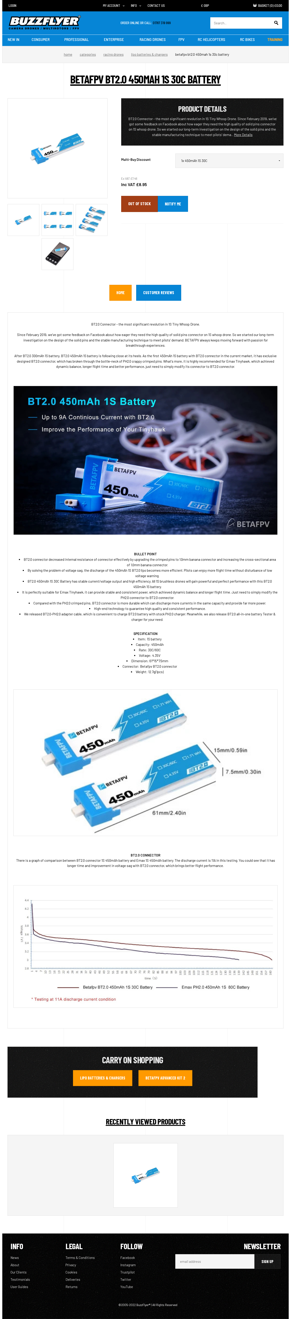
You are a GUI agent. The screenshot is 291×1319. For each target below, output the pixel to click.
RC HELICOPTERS (211, 39)
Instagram (128, 1265)
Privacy (70, 1265)
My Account (111, 5)
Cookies (71, 1272)
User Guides (19, 1287)
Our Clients (18, 1272)
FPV (181, 39)
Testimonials (20, 1279)
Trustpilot (127, 1272)
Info (134, 5)
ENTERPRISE (114, 39)
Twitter (125, 1279)
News (14, 1258)
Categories (88, 54)
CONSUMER (41, 39)
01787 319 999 (162, 23)
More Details (243, 135)
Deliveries (72, 1279)
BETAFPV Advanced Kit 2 (165, 1077)
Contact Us (156, 5)
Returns (71, 1287)
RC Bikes (247, 39)
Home (68, 54)
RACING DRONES (153, 39)
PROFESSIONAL (76, 39)
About (14, 1265)
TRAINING (275, 39)
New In (13, 39)
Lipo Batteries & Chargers (149, 54)
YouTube (126, 1287)
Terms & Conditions (80, 1258)
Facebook (127, 1258)
